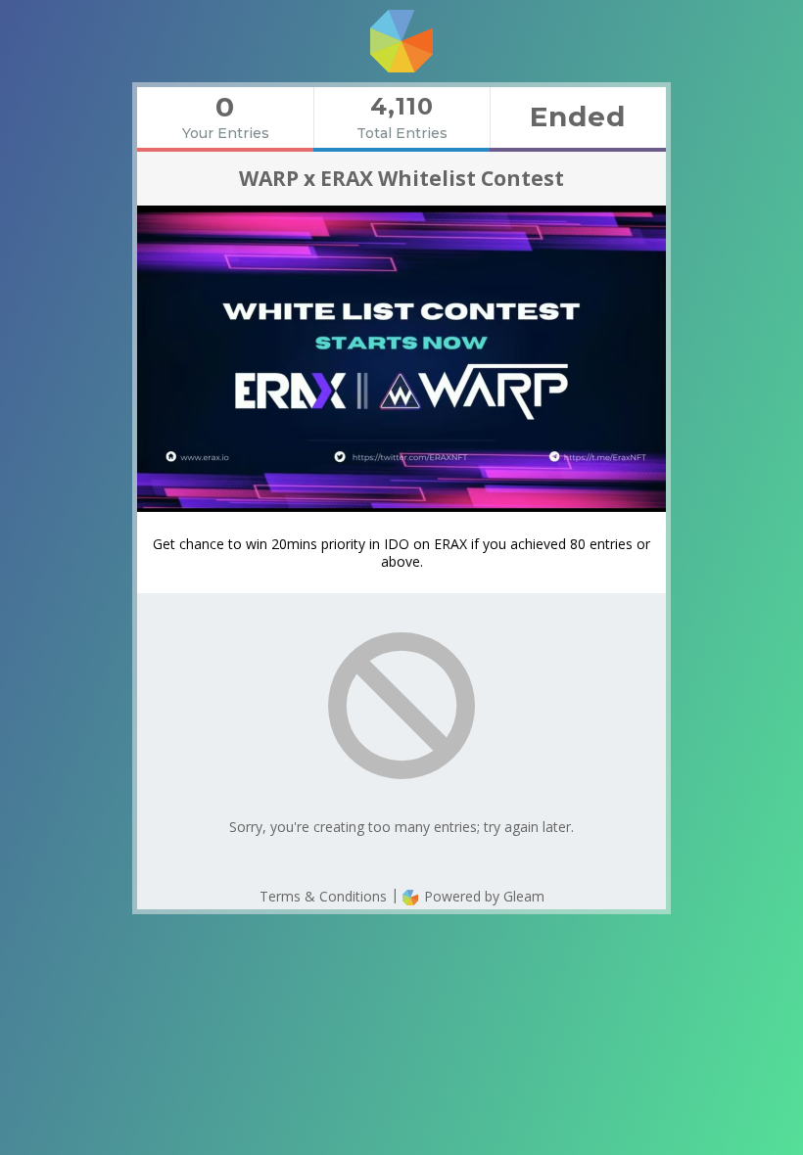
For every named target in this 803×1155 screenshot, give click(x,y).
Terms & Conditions (323, 896)
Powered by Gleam (482, 896)
